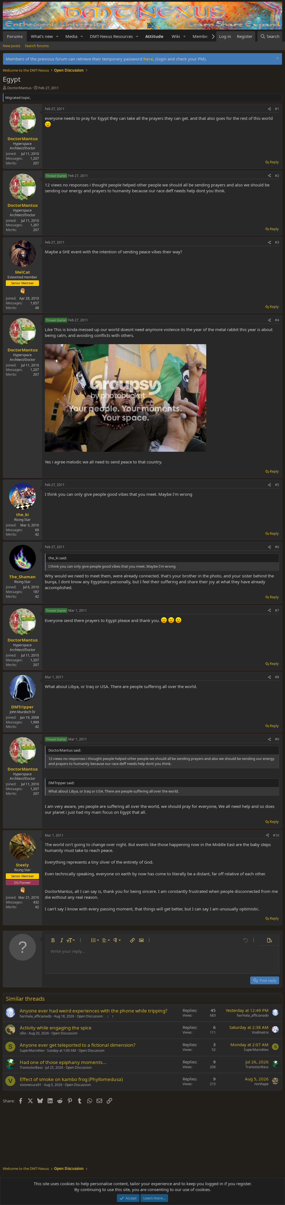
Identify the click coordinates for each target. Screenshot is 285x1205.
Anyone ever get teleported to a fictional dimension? (77, 1045)
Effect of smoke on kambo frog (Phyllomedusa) (71, 1079)
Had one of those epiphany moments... (63, 1062)
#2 (277, 175)
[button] (57, 36)
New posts (11, 45)
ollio (23, 1033)
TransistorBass (31, 1067)
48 (37, 307)
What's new (42, 36)
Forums (15, 36)
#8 (277, 677)
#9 (277, 739)
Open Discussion (90, 1016)
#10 (276, 835)
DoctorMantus (19, 87)
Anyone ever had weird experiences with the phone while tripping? (93, 1010)
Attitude (154, 36)
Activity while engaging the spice (56, 1027)
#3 (277, 242)
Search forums (37, 45)
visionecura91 (30, 1084)
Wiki (176, 36)
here (148, 59)
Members (202, 36)
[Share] (269, 109)
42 (37, 534)
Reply (274, 161)
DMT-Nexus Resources (111, 36)
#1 (277, 108)
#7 (277, 610)
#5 (277, 484)
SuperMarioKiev (32, 1050)
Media (71, 36)
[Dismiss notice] (276, 59)
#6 (277, 547)
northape (261, 1084)
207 (36, 163)
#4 (277, 320)
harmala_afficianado (35, 1016)
